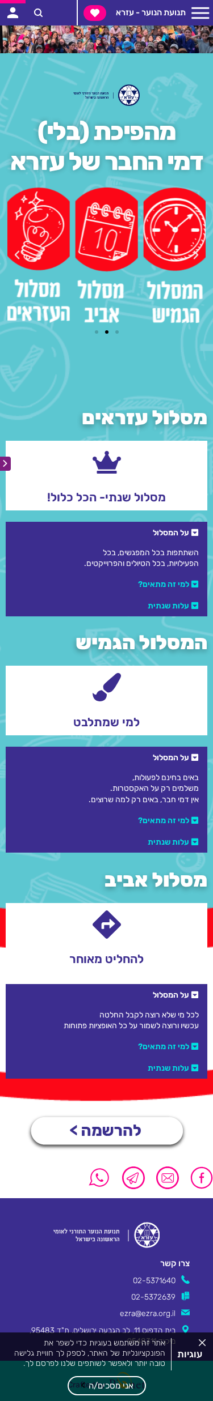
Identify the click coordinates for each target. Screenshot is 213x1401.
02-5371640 (154, 1280)
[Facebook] (199, 1177)
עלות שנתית (168, 605)
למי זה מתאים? (163, 584)
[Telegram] (133, 1177)
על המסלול (171, 532)
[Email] (168, 1177)
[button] (107, 1385)
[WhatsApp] (99, 1177)
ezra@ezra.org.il (148, 1313)
